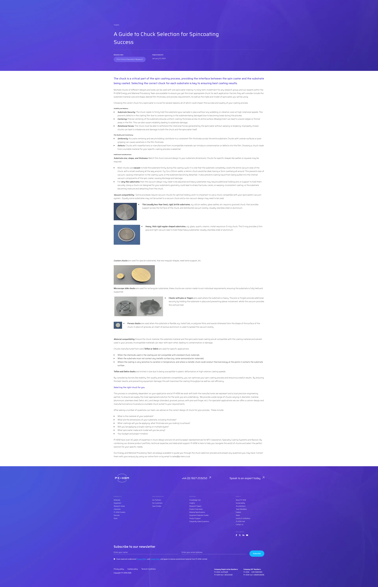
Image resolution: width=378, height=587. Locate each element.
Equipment (117, 503)
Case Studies (156, 506)
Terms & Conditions (148, 569)
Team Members (241, 509)
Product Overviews (196, 509)
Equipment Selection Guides (199, 515)
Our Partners (156, 500)
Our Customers (157, 503)
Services (117, 515)
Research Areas (119, 506)
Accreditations (241, 506)
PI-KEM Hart (240, 521)
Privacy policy (119, 569)
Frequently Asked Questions (199, 521)
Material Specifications (197, 512)
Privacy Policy (142, 559)
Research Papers (195, 506)
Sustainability (240, 503)
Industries (117, 509)
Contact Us (239, 524)
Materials (117, 500)
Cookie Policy (155, 559)
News (238, 515)
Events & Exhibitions (243, 518)
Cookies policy (132, 569)
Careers (238, 512)
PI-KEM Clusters (119, 512)
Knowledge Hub (195, 500)
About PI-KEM (241, 500)
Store (115, 518)
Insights (192, 503)
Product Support (195, 518)
